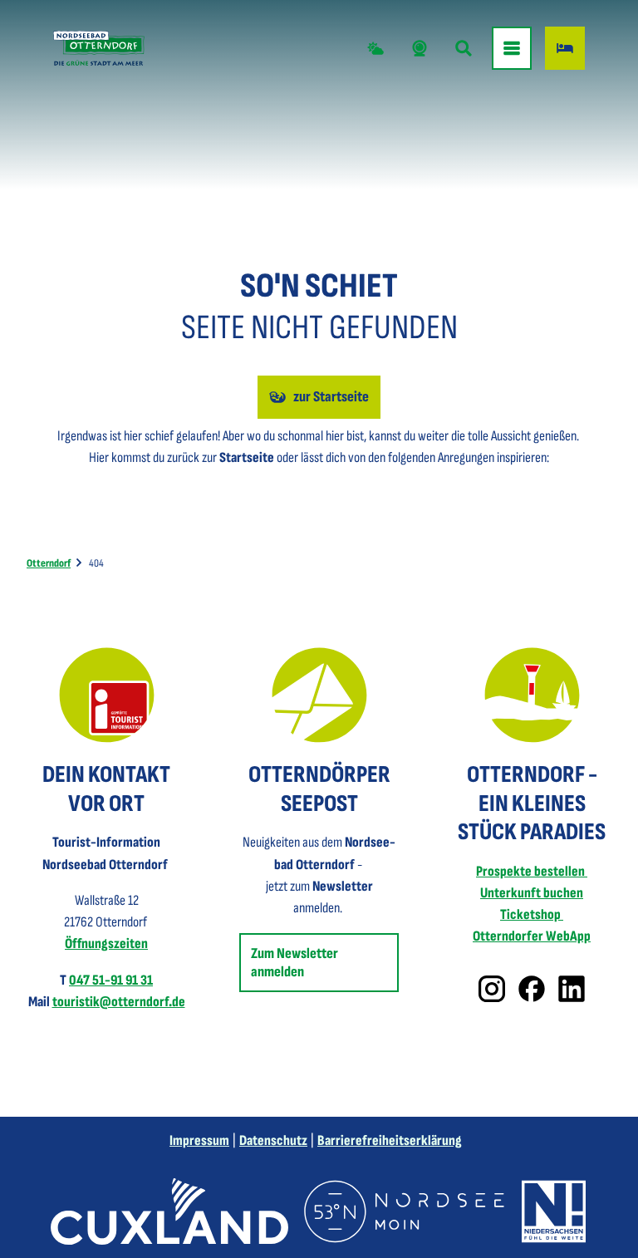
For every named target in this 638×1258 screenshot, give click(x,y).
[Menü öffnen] (512, 48)
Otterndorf (49, 563)
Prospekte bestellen (531, 871)
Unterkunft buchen (531, 893)
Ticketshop (531, 914)
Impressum (199, 1140)
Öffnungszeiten (106, 943)
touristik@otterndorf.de (118, 1001)
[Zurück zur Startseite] (99, 48)
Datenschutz (273, 1140)
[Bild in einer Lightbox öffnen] (107, 695)
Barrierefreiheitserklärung (389, 1140)
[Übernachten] (565, 48)
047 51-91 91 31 (111, 980)
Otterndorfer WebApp (532, 936)
